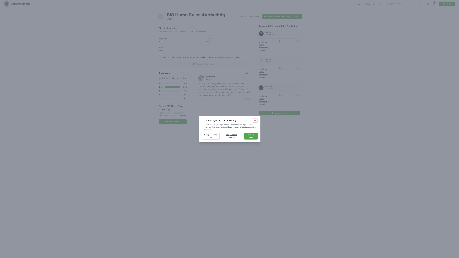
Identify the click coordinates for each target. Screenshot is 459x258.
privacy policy (209, 127)
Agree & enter (251, 136)
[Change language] (255, 120)
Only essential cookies (231, 136)
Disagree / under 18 (210, 136)
